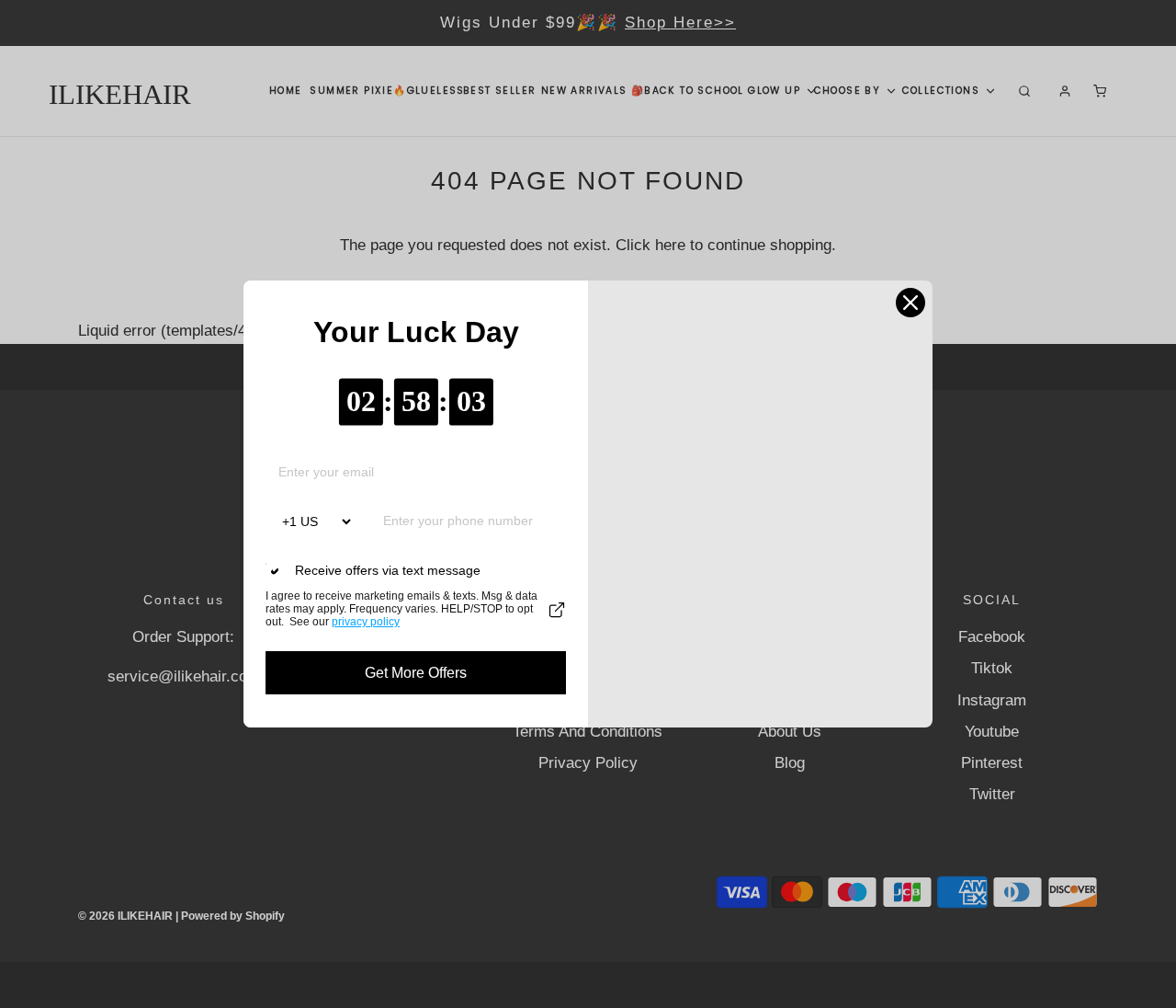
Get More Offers (416, 673)
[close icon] (910, 303)
